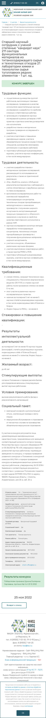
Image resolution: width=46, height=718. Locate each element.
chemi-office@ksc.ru (29, 565)
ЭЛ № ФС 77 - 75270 (34, 670)
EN (37, 3)
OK (23, 713)
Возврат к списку (14, 605)
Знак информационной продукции (20, 660)
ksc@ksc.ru (27, 646)
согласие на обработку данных (15, 687)
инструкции (29, 706)
